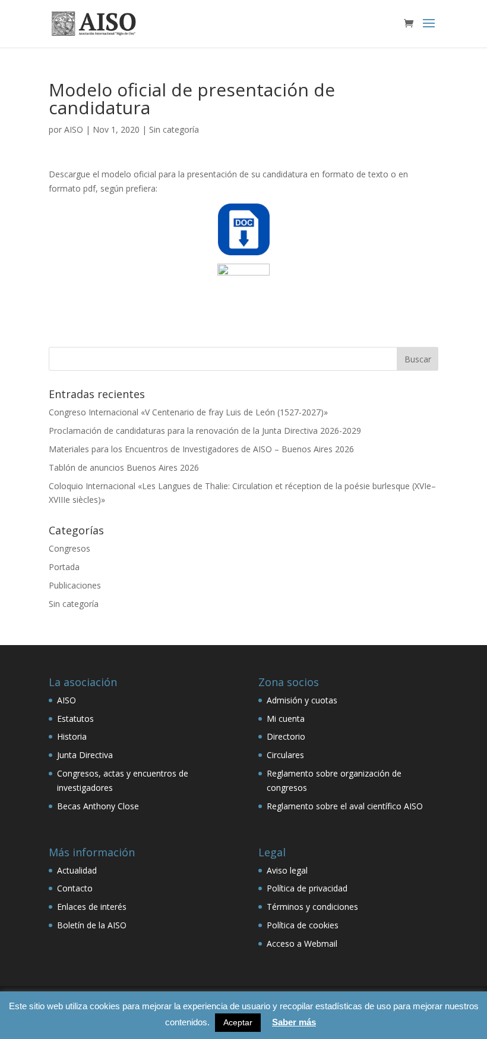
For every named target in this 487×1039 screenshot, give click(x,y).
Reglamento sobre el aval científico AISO (345, 806)
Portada (64, 566)
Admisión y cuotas (302, 700)
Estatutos (75, 718)
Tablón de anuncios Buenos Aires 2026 (124, 467)
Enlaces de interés (92, 906)
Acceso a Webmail (302, 943)
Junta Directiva (85, 755)
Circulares (285, 755)
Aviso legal (287, 870)
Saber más (294, 1022)
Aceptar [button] (237, 1022)
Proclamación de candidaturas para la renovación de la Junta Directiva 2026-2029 (205, 430)
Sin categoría (174, 129)
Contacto (75, 888)
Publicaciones (75, 585)
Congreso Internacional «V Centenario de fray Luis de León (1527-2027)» (188, 412)
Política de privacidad (307, 888)
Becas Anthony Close (98, 806)
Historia (72, 736)
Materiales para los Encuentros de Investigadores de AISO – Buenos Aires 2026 (201, 449)
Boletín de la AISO (92, 925)
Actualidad (77, 870)
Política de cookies (303, 925)
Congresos (69, 548)
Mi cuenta (286, 718)
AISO (73, 129)
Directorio (286, 736)
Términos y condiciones (312, 906)
